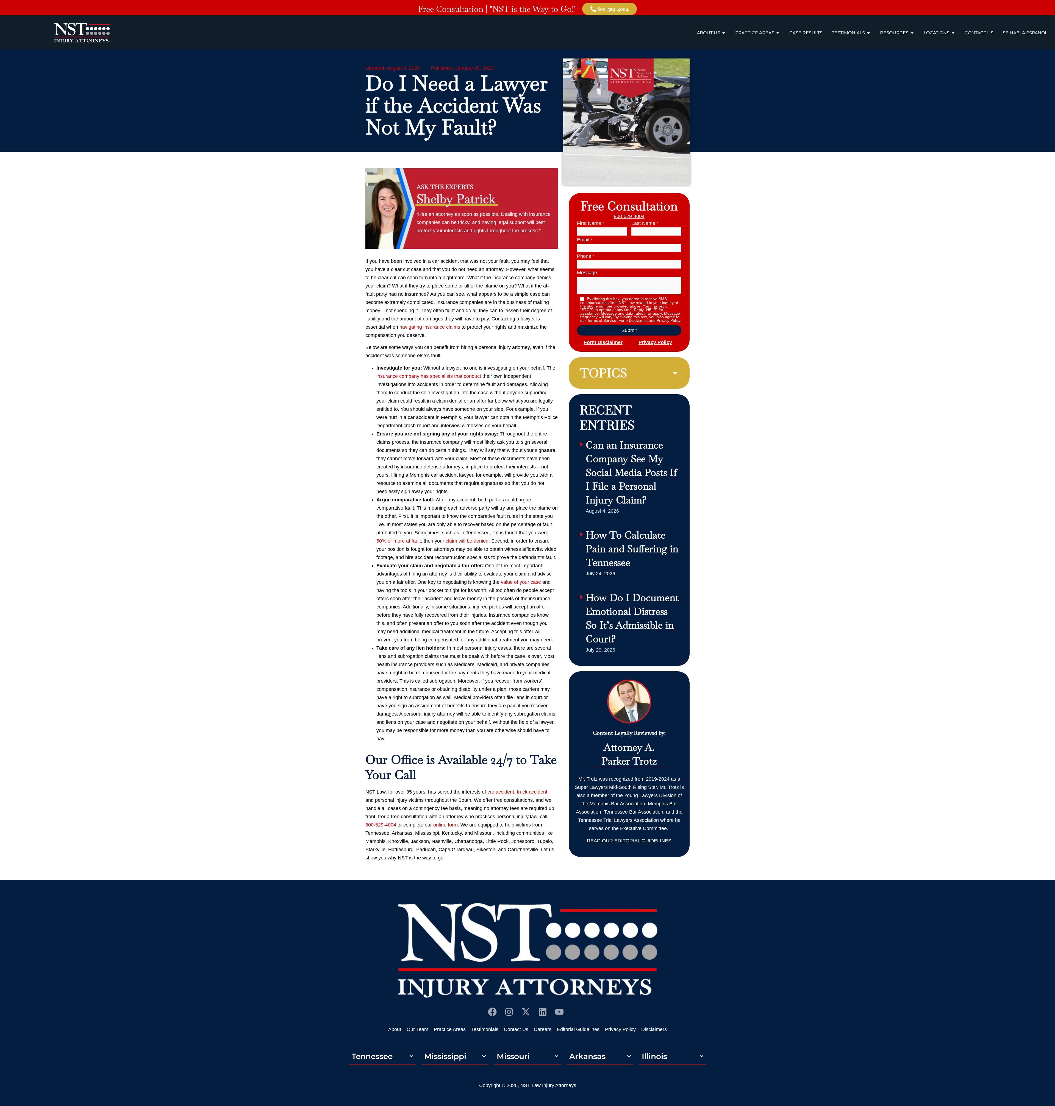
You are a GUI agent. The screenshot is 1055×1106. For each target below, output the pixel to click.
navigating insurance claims (429, 327)
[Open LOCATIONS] (953, 33)
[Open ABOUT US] (723, 33)
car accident (500, 792)
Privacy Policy (655, 342)
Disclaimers (654, 1029)
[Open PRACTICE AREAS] (778, 33)
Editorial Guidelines (578, 1029)
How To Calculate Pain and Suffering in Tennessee (632, 549)
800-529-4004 (380, 825)
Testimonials (484, 1029)
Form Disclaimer (603, 342)
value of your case (521, 582)
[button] (629, 373)
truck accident (532, 792)
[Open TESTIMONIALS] (868, 33)
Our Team (417, 1029)
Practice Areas (450, 1029)
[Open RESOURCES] (912, 33)
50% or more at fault (398, 541)
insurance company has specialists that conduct (428, 376)
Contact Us (516, 1029)
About (394, 1029)
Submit (629, 330)
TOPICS (603, 373)
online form (445, 825)
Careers (542, 1029)
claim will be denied (467, 541)
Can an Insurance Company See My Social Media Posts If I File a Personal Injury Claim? (631, 472)
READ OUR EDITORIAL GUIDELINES (629, 841)
